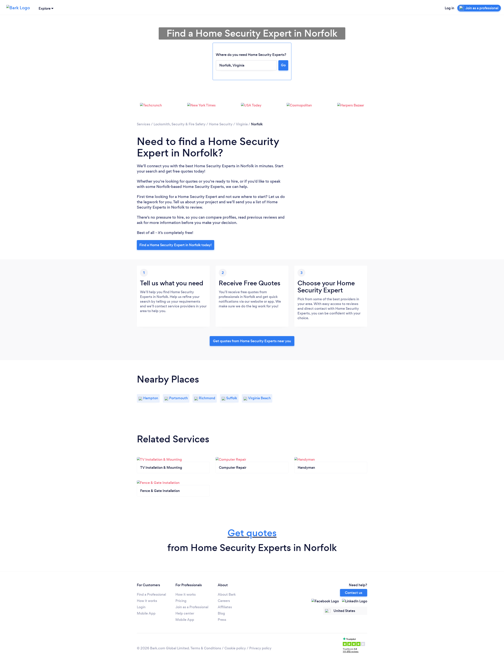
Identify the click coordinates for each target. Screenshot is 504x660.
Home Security (221, 124)
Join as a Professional (191, 607)
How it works (147, 600)
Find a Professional (151, 594)
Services (143, 124)
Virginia (242, 124)
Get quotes (252, 533)
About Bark (227, 594)
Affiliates (225, 607)
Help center (184, 613)
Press (222, 619)
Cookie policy (235, 648)
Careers (224, 600)
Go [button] (283, 65)
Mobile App (146, 613)
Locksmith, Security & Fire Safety (180, 124)
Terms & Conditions (205, 648)
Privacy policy (260, 648)
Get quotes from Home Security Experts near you (252, 341)
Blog (221, 613)
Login (141, 607)
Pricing (180, 600)
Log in (449, 8)
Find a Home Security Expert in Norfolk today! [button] (175, 245)
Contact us (353, 592)
